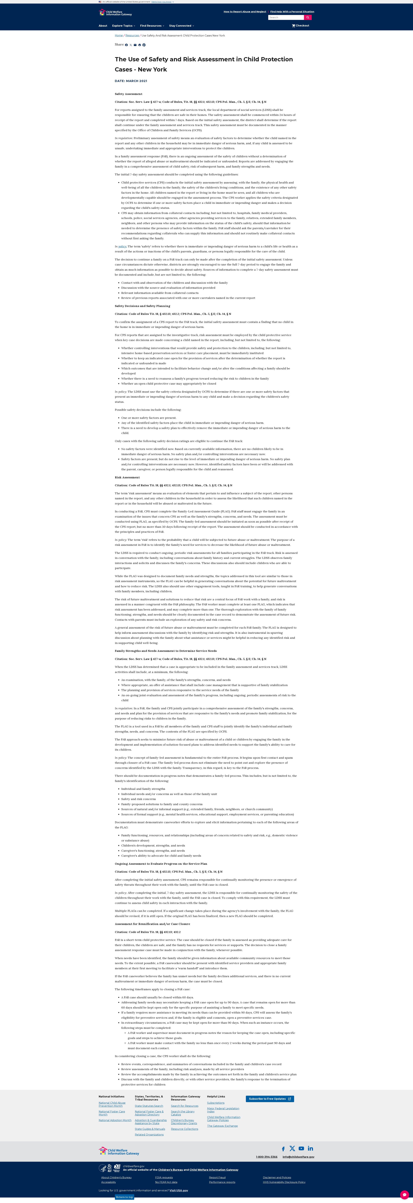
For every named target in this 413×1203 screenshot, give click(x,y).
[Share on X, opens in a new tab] (130, 45)
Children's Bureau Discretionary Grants (184, 1122)
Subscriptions (215, 1102)
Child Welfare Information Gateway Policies (223, 1119)
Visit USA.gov (179, 1190)
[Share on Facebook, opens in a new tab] (126, 45)
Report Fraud (217, 1177)
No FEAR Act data (166, 1182)
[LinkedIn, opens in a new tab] (310, 1148)
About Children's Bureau (116, 1177)
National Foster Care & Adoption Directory (149, 1113)
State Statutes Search (149, 1105)
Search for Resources (184, 1105)
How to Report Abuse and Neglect (245, 12)
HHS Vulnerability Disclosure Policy (284, 1182)
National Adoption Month (115, 1120)
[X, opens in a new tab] (292, 1148)
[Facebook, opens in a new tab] (283, 1148)
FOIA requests (164, 1177)
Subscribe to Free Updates (266, 1098)
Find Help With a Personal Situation (292, 11)
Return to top (124, 1197)
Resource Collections (184, 1129)
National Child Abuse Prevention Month (112, 1104)
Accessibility (108, 1182)
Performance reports (222, 1182)
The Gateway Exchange (222, 1125)
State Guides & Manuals (150, 1129)
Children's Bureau (170, 1169)
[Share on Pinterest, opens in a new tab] (144, 45)
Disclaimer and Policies (277, 1177)
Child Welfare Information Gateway (214, 1169)
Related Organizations (149, 1134)
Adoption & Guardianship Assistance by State (151, 1122)
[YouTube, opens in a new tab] (301, 1148)
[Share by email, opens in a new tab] (135, 45)
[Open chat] (404, 1194)
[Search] (308, 17)
